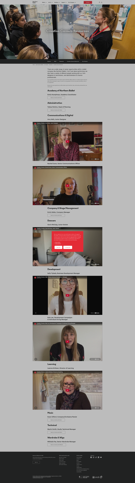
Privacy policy (57, 242)
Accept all (67, 247)
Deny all (58, 247)
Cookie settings (58, 243)
